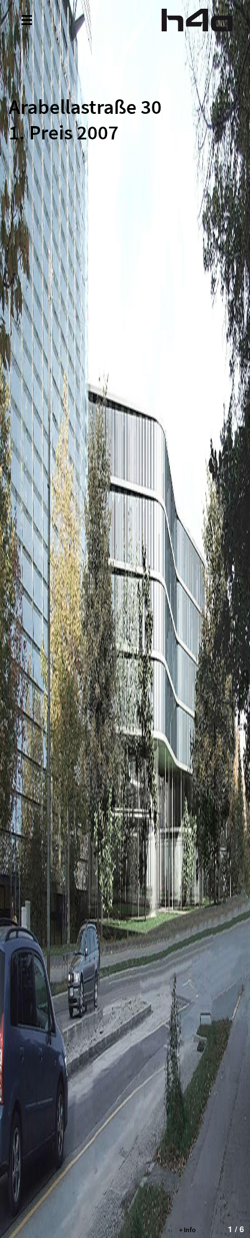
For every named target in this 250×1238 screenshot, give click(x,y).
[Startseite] (197, 20)
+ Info (187, 1229)
